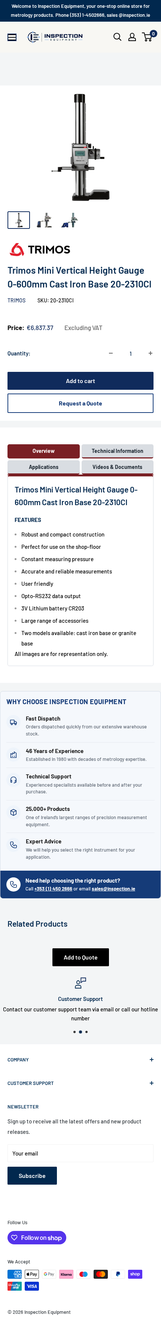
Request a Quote (80, 403)
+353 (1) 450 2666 (53, 889)
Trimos (17, 300)
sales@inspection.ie (113, 889)
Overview (44, 451)
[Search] (117, 37)
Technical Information (117, 451)
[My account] (132, 37)
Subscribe (32, 1175)
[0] (147, 36)
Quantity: (18, 353)
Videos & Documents (117, 467)
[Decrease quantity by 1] (111, 353)
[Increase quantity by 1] (150, 353)
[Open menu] (11, 37)
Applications (43, 467)
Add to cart (80, 380)
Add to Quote (81, 957)
